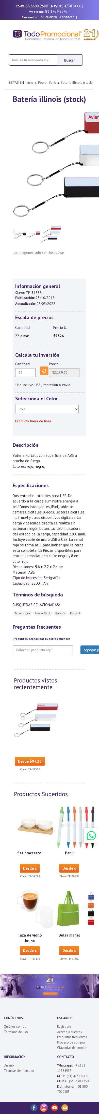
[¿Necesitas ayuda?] (91, 835)
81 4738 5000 (70, 6)
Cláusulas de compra (72, 1048)
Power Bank (47, 82)
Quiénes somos (15, 1026)
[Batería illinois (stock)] (36, 719)
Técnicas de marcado (19, 1071)
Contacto (67, 17)
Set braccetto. (29, 853)
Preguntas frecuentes (72, 1037)
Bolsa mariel (69, 935)
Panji (69, 853)
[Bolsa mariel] (75, 908)
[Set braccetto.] (36, 826)
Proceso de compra (71, 1042)
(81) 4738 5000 (77, 1076)
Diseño (9, 1065)
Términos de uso (16, 1032)
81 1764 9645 (56, 11)
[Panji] (75, 826)
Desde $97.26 (30, 761)
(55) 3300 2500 (79, 1081)
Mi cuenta (49, 17)
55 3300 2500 (37, 6)
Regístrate (64, 1026)
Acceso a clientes (69, 1032)
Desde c (30, 868)
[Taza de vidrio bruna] (36, 908)
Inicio (29, 82)
